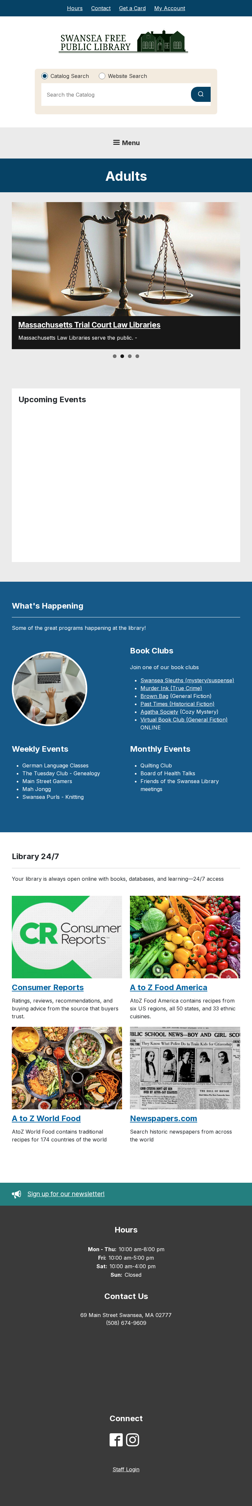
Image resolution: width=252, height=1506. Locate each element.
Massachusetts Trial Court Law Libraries (89, 324)
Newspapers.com (163, 1118)
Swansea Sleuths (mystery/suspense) (187, 680)
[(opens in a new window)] (118, 1441)
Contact (101, 8)
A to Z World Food (46, 1118)
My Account (169, 8)
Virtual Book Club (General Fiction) (184, 719)
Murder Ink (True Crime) (171, 688)
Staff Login (126, 1469)
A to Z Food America (168, 987)
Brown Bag (154, 696)
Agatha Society (159, 711)
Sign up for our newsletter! (66, 1194)
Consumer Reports (48, 987)
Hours (75, 8)
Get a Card (132, 8)
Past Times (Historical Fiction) (177, 704)
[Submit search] (201, 94)
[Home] (123, 41)
